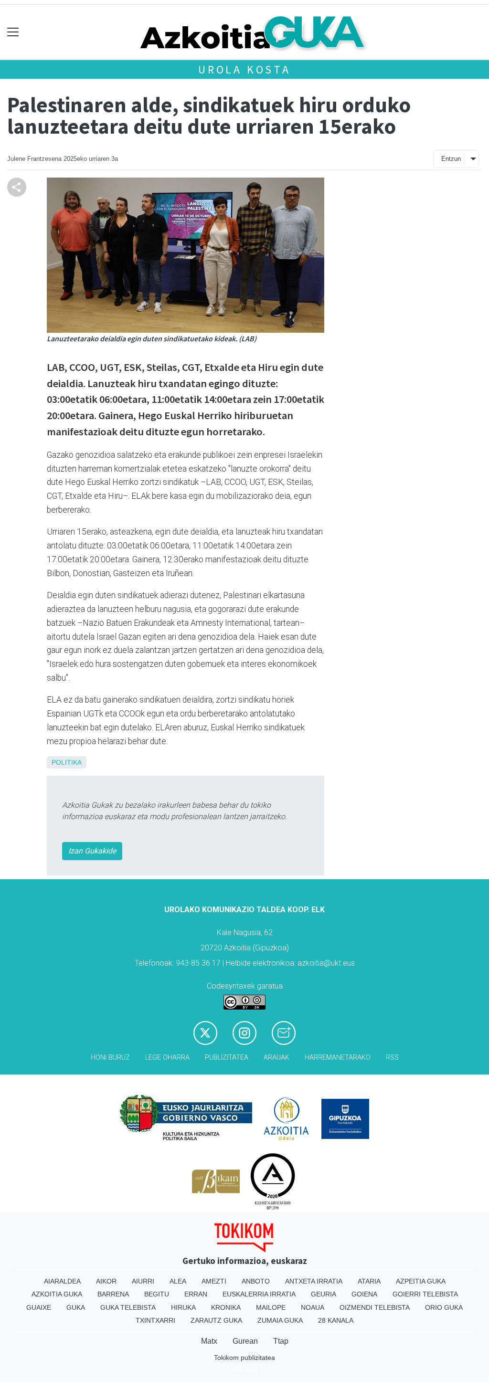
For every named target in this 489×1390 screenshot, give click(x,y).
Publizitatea (226, 1057)
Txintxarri (155, 1320)
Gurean (245, 1341)
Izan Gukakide (92, 850)
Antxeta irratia (313, 1281)
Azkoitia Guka (57, 1294)
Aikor (106, 1281)
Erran (195, 1294)
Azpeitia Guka (421, 1281)
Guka (75, 1307)
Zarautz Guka (216, 1320)
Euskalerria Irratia (259, 1294)
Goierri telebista (425, 1294)
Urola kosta (244, 69)
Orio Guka (444, 1307)
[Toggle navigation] (13, 32)
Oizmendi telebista (375, 1307)
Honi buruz (110, 1057)
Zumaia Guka (280, 1320)
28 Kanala (335, 1320)
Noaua (312, 1307)
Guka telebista (128, 1307)
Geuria (323, 1294)
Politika (67, 762)
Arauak (276, 1057)
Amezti (214, 1281)
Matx (209, 1341)
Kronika (226, 1307)
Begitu (156, 1294)
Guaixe (38, 1307)
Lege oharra (167, 1057)
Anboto (256, 1281)
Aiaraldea (62, 1281)
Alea (178, 1281)
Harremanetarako (338, 1057)
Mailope (271, 1307)
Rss (392, 1057)
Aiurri (143, 1281)
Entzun (451, 158)
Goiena (364, 1294)
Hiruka (183, 1307)
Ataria (369, 1281)
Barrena (113, 1294)
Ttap (280, 1341)
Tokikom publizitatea (244, 1357)
